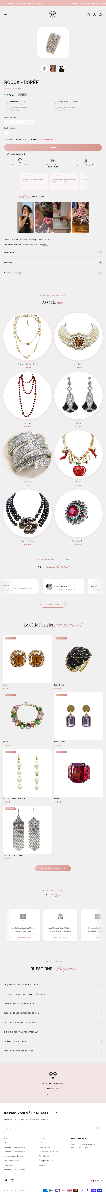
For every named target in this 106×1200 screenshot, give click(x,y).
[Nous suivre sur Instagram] (12, 1181)
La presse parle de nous (13, 1156)
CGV (5, 1143)
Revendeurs (8, 1165)
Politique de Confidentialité (15, 1151)
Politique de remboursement (15, 1169)
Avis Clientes (44, 1156)
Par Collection (44, 1147)
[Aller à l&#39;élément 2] (53, 68)
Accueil (42, 1138)
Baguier (42, 1165)
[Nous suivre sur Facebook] (6, 1181)
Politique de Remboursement (15, 1147)
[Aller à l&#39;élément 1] (44, 68)
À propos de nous (46, 1160)
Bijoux (41, 1143)
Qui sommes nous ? (11, 1160)
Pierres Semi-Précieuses (48, 1151)
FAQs (6, 1138)
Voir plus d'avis (52, 605)
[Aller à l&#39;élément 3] (61, 68)
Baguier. (45, 244)
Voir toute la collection (53, 868)
